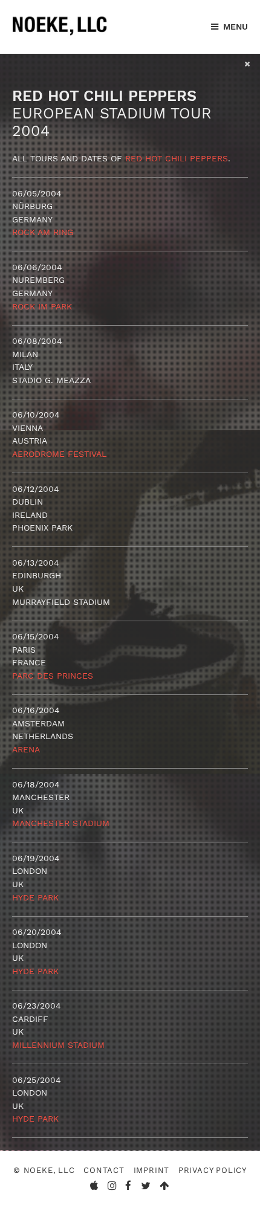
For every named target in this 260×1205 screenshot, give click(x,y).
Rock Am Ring (42, 232)
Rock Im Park (42, 306)
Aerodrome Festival (59, 454)
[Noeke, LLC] (60, 35)
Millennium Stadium (58, 1045)
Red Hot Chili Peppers (176, 158)
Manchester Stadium (60, 823)
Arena (26, 749)
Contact (104, 1170)
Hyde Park (35, 897)
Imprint (152, 1170)
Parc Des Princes (52, 675)
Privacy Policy (212, 1170)
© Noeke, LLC (43, 1170)
